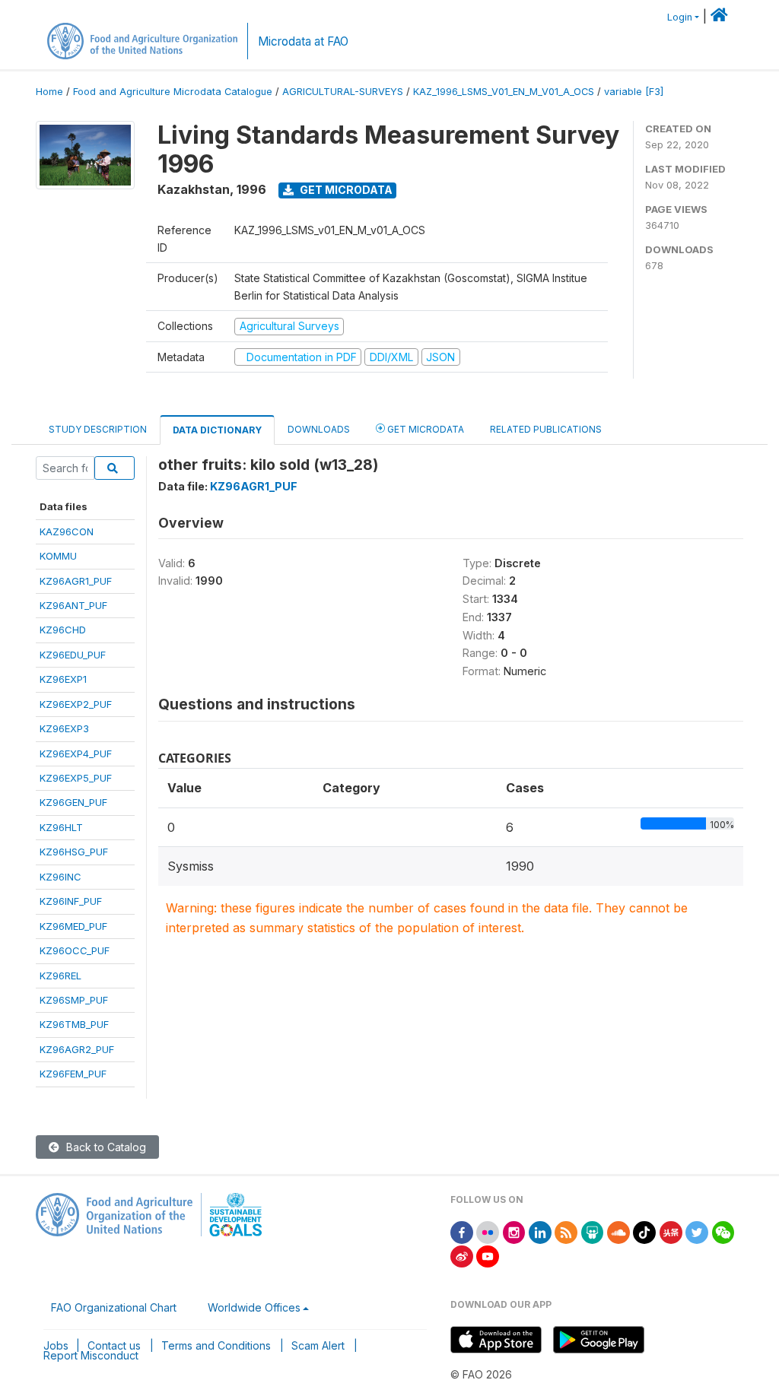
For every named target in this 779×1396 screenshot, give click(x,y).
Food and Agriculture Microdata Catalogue (172, 91)
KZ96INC (60, 877)
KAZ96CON (67, 531)
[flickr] (487, 1231)
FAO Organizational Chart (113, 1307)
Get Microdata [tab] (424, 429)
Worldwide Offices (254, 1307)
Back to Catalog (104, 1147)
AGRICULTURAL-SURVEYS (342, 91)
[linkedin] (540, 1231)
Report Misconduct (90, 1355)
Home (49, 91)
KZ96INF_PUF (71, 901)
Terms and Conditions (216, 1345)
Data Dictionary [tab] (217, 430)
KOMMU (58, 556)
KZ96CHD (63, 629)
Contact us (114, 1345)
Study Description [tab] (98, 429)
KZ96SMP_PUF (74, 1000)
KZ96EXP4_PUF (76, 753)
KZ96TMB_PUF (74, 1024)
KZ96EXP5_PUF (76, 778)
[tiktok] (644, 1231)
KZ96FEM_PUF (73, 1074)
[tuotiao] (671, 1231)
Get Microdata (345, 189)
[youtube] (487, 1254)
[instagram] (514, 1231)
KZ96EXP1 (63, 679)
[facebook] (461, 1231)
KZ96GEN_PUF (73, 802)
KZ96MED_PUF (73, 926)
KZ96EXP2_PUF (76, 704)
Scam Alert (318, 1345)
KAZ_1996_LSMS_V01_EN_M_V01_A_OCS (503, 91)
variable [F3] (633, 91)
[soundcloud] (618, 1231)
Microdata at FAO (303, 41)
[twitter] (696, 1231)
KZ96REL (60, 975)
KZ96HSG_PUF (74, 852)
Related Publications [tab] (546, 429)
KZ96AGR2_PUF (77, 1049)
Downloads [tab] (319, 429)
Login (679, 17)
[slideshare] (592, 1231)
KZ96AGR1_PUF (76, 581)
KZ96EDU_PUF (73, 655)
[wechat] (723, 1231)
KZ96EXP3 (64, 728)
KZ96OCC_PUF (75, 950)
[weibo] (461, 1254)
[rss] (566, 1231)
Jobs (55, 1345)
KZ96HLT (61, 827)
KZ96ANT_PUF (73, 605)
